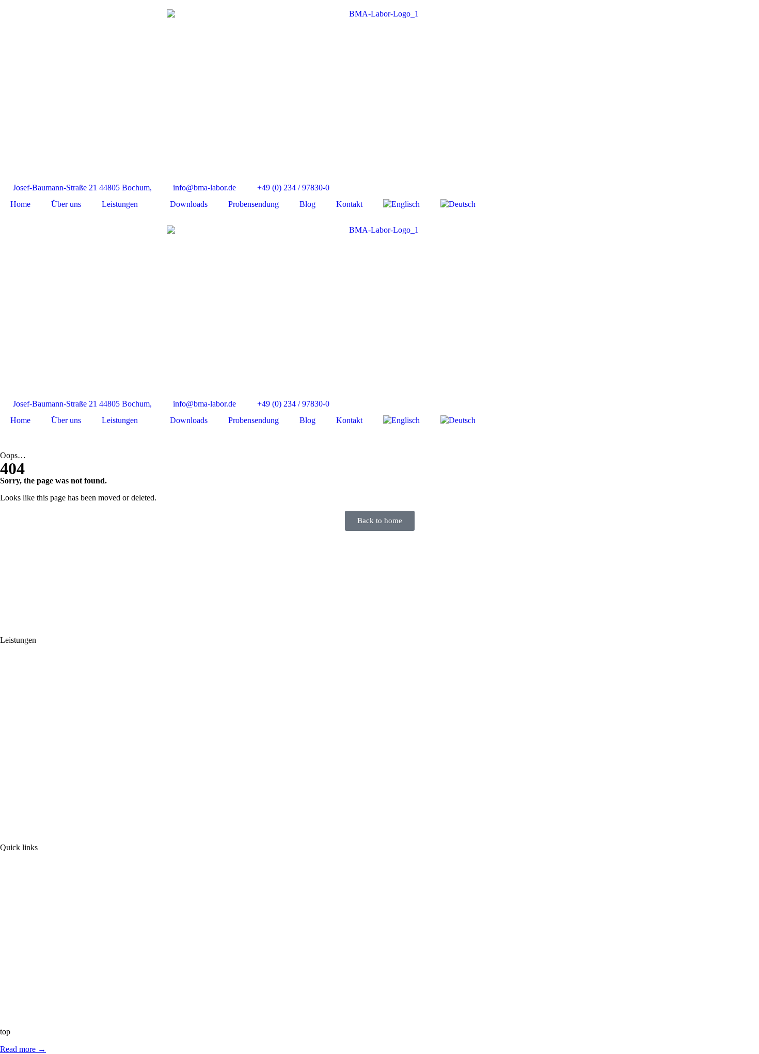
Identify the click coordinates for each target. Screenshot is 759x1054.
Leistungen (120, 204)
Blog (307, 204)
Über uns (66, 204)
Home (20, 204)
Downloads (189, 204)
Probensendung (253, 204)
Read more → (23, 1049)
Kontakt (349, 204)
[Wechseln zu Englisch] (401, 204)
